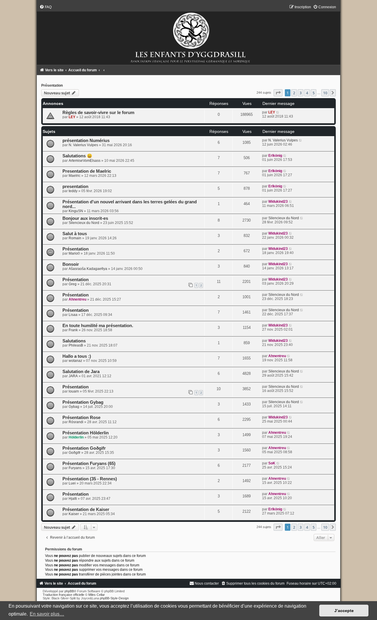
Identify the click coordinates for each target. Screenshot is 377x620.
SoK (271, 463)
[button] (278, 92)
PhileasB (76, 345)
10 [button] (325, 92)
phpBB (69, 591)
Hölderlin (76, 437)
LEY (72, 117)
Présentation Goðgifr (84, 448)
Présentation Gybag (82, 402)
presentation (75, 186)
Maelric (74, 176)
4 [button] (307, 92)
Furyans (75, 468)
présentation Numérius (86, 140)
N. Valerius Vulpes (83, 145)
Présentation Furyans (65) (88, 463)
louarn (74, 391)
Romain (75, 238)
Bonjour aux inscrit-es (85, 218)
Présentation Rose (81, 417)
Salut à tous (74, 233)
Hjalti (73, 499)
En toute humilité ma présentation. (97, 325)
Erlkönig (275, 156)
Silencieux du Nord (84, 223)
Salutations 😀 (77, 156)
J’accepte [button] (344, 610)
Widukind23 (278, 201)
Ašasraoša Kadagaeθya (88, 269)
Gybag (74, 407)
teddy (73, 191)
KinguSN (76, 211)
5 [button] (313, 92)
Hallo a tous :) (76, 356)
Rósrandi (76, 422)
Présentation (52, 85)
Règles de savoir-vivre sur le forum (98, 112)
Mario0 (74, 253)
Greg (73, 284)
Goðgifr (74, 453)
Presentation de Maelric (86, 171)
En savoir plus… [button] (47, 613)
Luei (72, 483)
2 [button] (294, 92)
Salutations (74, 341)
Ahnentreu (77, 299)
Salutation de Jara (81, 371)
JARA (73, 376)
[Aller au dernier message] (278, 112)
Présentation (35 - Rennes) (89, 478)
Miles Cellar (96, 594)
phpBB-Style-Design (114, 598)
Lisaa (73, 315)
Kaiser (74, 514)
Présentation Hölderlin (85, 433)
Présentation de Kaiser (85, 509)
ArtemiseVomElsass (84, 161)
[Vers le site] (188, 35)
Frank (73, 330)
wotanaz (75, 361)
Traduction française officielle (63, 594)
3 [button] (301, 92)
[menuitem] (45, 7)
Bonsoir (70, 264)
